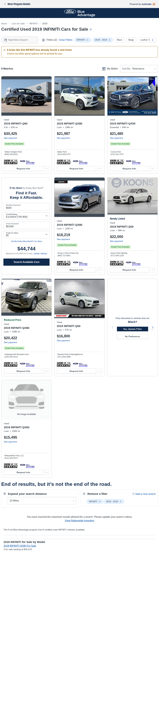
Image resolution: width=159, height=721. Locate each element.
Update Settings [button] (40, 254)
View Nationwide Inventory (79, 520)
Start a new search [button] (145, 494)
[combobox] (20, 40)
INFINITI (33, 23)
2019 (44, 23)
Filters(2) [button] (52, 40)
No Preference (132, 336)
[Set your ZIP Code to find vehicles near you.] (91, 30)
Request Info (23, 168)
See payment (10, 138)
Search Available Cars (26, 262)
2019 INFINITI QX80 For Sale (20, 546)
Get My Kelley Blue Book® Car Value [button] (26, 241)
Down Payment (12, 224)
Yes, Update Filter (132, 329)
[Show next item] (152, 327)
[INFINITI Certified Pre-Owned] (27, 162)
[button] (11, 162)
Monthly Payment (13, 205)
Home (4, 23)
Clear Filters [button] (65, 40)
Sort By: (126, 68)
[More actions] (46, 168)
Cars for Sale (18, 23)
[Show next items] (152, 40)
